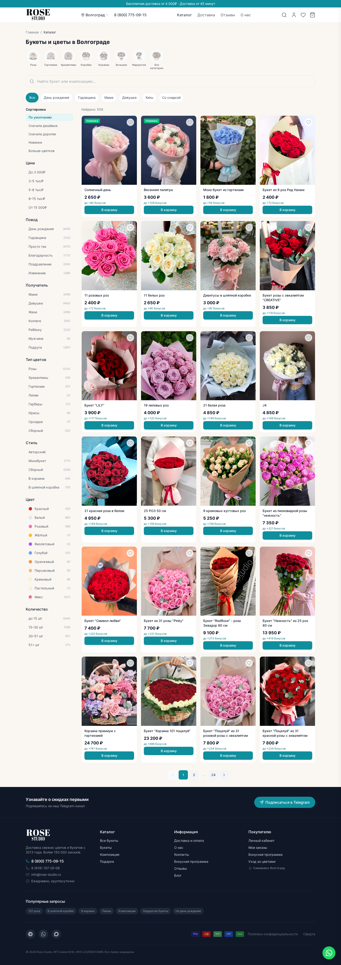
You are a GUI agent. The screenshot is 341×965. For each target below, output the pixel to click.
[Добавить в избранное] (130, 122)
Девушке (129, 97)
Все (32, 97)
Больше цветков (42, 151)
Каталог (184, 15)
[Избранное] (303, 15)
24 (213, 775)
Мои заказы (257, 847)
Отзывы (228, 15)
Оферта (309, 934)
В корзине (88, 911)
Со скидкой (171, 97)
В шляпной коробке (61, 911)
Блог (177, 875)
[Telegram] (30, 934)
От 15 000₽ (38, 207)
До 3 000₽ (37, 172)
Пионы (106, 911)
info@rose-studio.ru (46, 874)
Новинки (35, 142)
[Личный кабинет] (294, 15)
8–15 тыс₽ (37, 199)
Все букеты (109, 841)
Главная (32, 32)
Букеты (106, 847)
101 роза (34, 911)
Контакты (181, 854)
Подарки (107, 861)
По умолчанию (40, 117)
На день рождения (188, 911)
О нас (246, 15)
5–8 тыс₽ (36, 190)
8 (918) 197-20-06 (45, 868)
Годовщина (87, 97)
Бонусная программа (191, 861)
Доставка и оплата (189, 841)
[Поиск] (284, 15)
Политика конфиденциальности (273, 934)
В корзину (109, 210)
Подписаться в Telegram (287, 802)
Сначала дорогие (42, 134)
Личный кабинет (261, 841)
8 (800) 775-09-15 (130, 15)
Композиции (109, 854)
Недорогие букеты (155, 911)
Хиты (149, 97)
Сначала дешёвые (43, 126)
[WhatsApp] (43, 934)
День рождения (56, 97)
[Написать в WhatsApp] (328, 952)
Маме (108, 97)
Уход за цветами (261, 861)
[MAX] (56, 934)
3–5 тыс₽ (36, 181)
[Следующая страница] (224, 775)
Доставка (206, 15)
